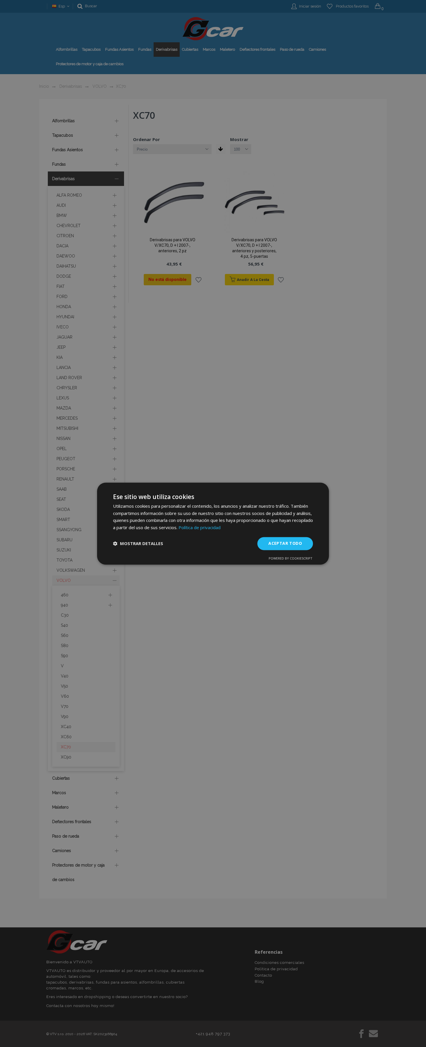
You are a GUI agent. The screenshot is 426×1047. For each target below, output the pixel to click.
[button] (138, 543)
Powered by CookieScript (290, 558)
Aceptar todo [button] (285, 543)
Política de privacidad (200, 528)
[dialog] (213, 523)
